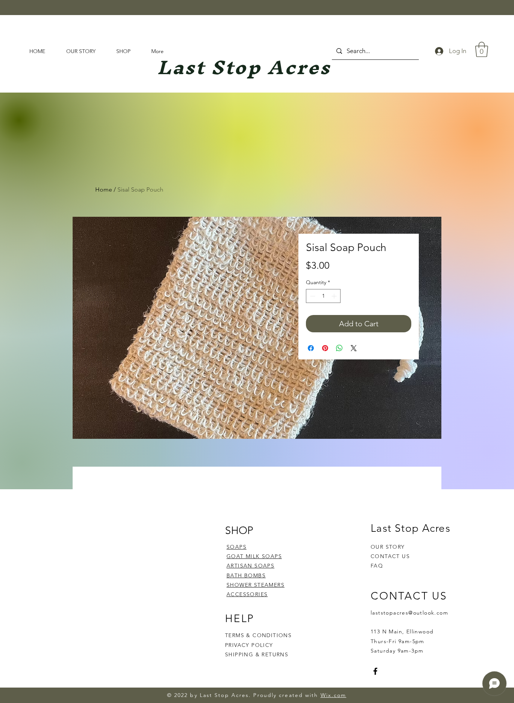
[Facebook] (375, 671)
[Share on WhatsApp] (339, 348)
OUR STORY (388, 546)
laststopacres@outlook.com (409, 612)
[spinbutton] (323, 296)
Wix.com (334, 695)
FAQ (377, 565)
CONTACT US (390, 556)
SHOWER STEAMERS (255, 584)
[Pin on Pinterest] (325, 348)
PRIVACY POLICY (250, 645)
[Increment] (334, 296)
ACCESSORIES (247, 594)
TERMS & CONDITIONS (258, 635)
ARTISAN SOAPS (250, 565)
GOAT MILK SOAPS (254, 556)
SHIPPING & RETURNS (256, 654)
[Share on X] (353, 348)
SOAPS (236, 546)
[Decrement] (311, 296)
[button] (481, 49)
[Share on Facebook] (310, 348)
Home (103, 189)
